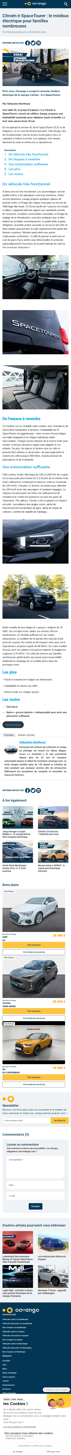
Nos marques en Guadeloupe (14, 1327)
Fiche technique (13, 724)
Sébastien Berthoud (32, 742)
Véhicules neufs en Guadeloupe (15, 1319)
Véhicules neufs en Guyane (13, 1332)
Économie (6, 1389)
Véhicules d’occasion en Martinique (17, 1348)
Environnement (8, 1385)
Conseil (5, 1381)
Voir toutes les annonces (34, 952)
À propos (9, 735)
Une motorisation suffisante (28, 164)
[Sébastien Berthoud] (11, 749)
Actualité (6, 1361)
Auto (43, 32)
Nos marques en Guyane (12, 1340)
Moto (4, 1369)
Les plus (14, 169)
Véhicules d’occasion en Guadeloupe (17, 1323)
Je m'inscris (59, 1120)
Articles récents (26, 735)
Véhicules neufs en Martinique (15, 1344)
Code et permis (8, 1377)
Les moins (16, 174)
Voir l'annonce (33, 945)
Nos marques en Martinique (13, 1352)
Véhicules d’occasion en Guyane (15, 1336)
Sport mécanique (9, 1373)
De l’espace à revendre (24, 159)
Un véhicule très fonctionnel (28, 154)
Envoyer (35, 1206)
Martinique (9, 891)
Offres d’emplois (9, 1393)
